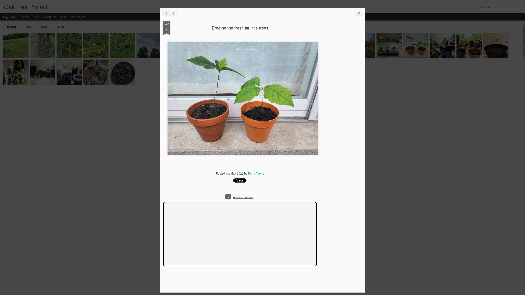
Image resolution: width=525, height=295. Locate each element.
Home (26, 17)
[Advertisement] (339, 85)
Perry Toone (256, 173)
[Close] (359, 13)
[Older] (173, 13)
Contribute (50, 17)
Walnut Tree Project (72, 17)
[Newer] (166, 13)
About (36, 17)
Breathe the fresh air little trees (240, 28)
